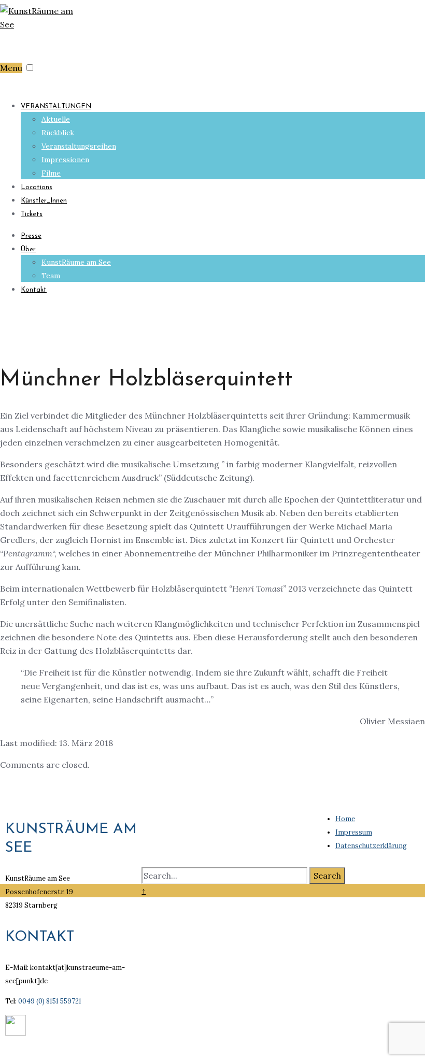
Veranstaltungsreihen (78, 146)
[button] (29, 67)
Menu (11, 68)
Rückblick (57, 132)
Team (50, 275)
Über (28, 249)
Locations (36, 187)
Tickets (31, 214)
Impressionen (65, 159)
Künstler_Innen (44, 200)
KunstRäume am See (76, 262)
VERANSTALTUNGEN (56, 106)
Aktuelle (55, 119)
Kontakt (34, 289)
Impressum (353, 832)
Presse (31, 236)
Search (327, 875)
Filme (51, 173)
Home (345, 818)
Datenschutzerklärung (371, 845)
